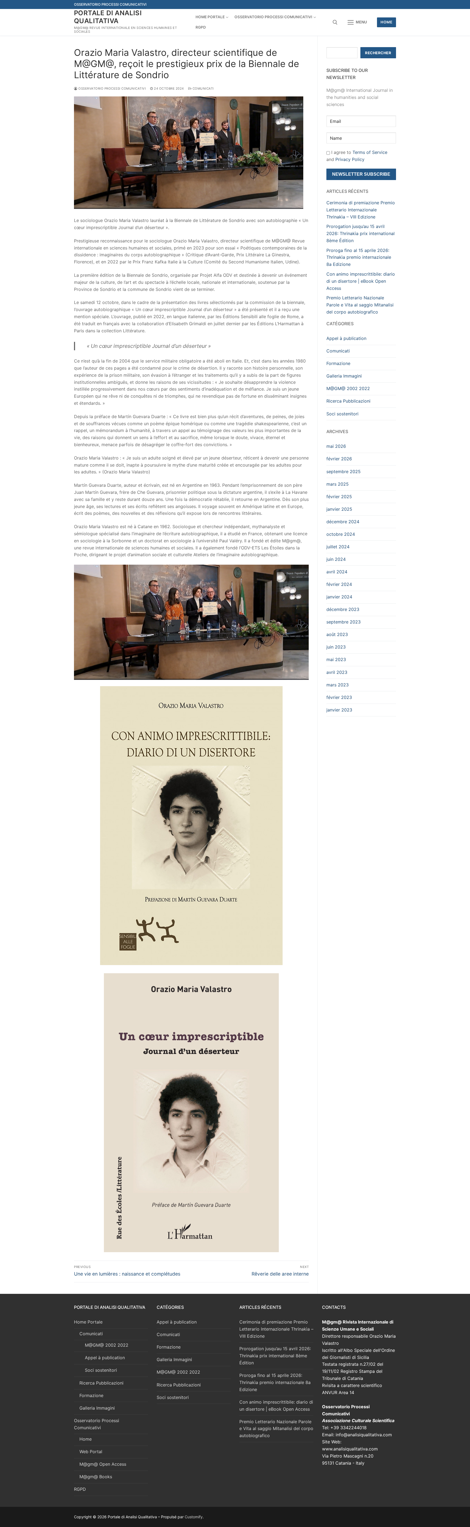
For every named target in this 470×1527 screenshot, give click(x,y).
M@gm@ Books (95, 1476)
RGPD (80, 1489)
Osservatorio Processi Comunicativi (112, 88)
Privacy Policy (349, 159)
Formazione (338, 363)
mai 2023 (336, 659)
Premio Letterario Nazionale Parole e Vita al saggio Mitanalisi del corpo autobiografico (360, 305)
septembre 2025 (343, 471)
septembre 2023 (343, 622)
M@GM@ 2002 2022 (348, 388)
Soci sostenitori (342, 413)
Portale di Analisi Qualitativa (108, 17)
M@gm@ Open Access (102, 1464)
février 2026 (339, 458)
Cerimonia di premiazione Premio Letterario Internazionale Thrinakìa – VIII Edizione (360, 210)
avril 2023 (336, 672)
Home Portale (88, 1322)
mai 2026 (336, 446)
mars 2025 (337, 484)
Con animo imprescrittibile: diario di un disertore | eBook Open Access (360, 281)
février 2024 (339, 584)
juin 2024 (336, 559)
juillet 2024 (338, 546)
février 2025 (339, 496)
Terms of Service (369, 152)
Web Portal (90, 1451)
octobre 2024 (340, 534)
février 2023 (339, 697)
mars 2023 (337, 685)
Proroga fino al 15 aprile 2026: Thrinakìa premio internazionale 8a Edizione (358, 257)
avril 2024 (336, 571)
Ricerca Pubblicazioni (348, 401)
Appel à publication (346, 338)
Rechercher (378, 53)
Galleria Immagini (344, 376)
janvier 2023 (339, 710)
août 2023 (337, 634)
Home (386, 22)
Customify (194, 1516)
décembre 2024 (342, 521)
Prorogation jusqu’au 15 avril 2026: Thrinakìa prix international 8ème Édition (360, 233)
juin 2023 (336, 647)
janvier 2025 (339, 509)
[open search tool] (335, 22)
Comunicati (202, 88)
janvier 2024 (339, 597)
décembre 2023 (342, 609)
